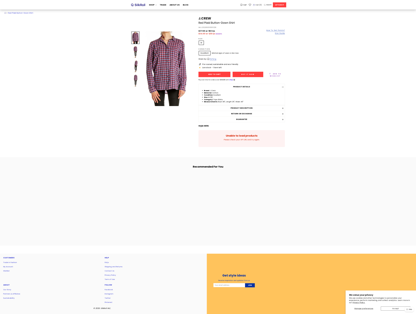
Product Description (242, 108)
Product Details (241, 87)
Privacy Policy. (359, 302)
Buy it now (247, 74)
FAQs (107, 262)
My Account (8, 266)
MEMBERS (219, 34)
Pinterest (108, 302)
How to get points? (275, 30)
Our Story (7, 289)
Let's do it (279, 5)
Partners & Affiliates (11, 294)
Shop (152, 4)
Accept (395, 308)
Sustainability (9, 298)
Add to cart (151, 223)
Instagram (109, 294)
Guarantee (241, 119)
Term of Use (110, 279)
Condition (204, 49)
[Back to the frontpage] (5, 13)
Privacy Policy (110, 275)
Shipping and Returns (114, 266)
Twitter (108, 298)
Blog (185, 4)
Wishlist (6, 271)
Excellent (205, 53)
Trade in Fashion (10, 262)
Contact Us (109, 271)
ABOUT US (175, 4)
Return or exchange (241, 114)
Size (200, 39)
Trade (163, 4)
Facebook (109, 289)
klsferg (213, 59)
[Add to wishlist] (167, 176)
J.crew (204, 18)
